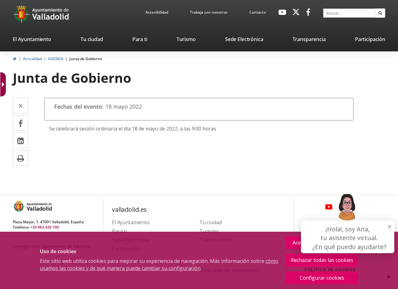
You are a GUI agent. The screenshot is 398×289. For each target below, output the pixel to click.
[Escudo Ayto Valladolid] (19, 206)
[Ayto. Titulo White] (51, 14)
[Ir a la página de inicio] (22, 14)
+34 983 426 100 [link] (44, 227)
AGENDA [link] (55, 58)
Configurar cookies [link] (322, 277)
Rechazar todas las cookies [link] (322, 260)
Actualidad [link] (32, 58)
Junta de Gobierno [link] (85, 58)
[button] (380, 13)
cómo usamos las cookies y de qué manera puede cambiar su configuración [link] (159, 265)
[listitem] (32, 40)
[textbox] (349, 13)
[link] (157, 13)
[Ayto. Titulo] (39, 206)
